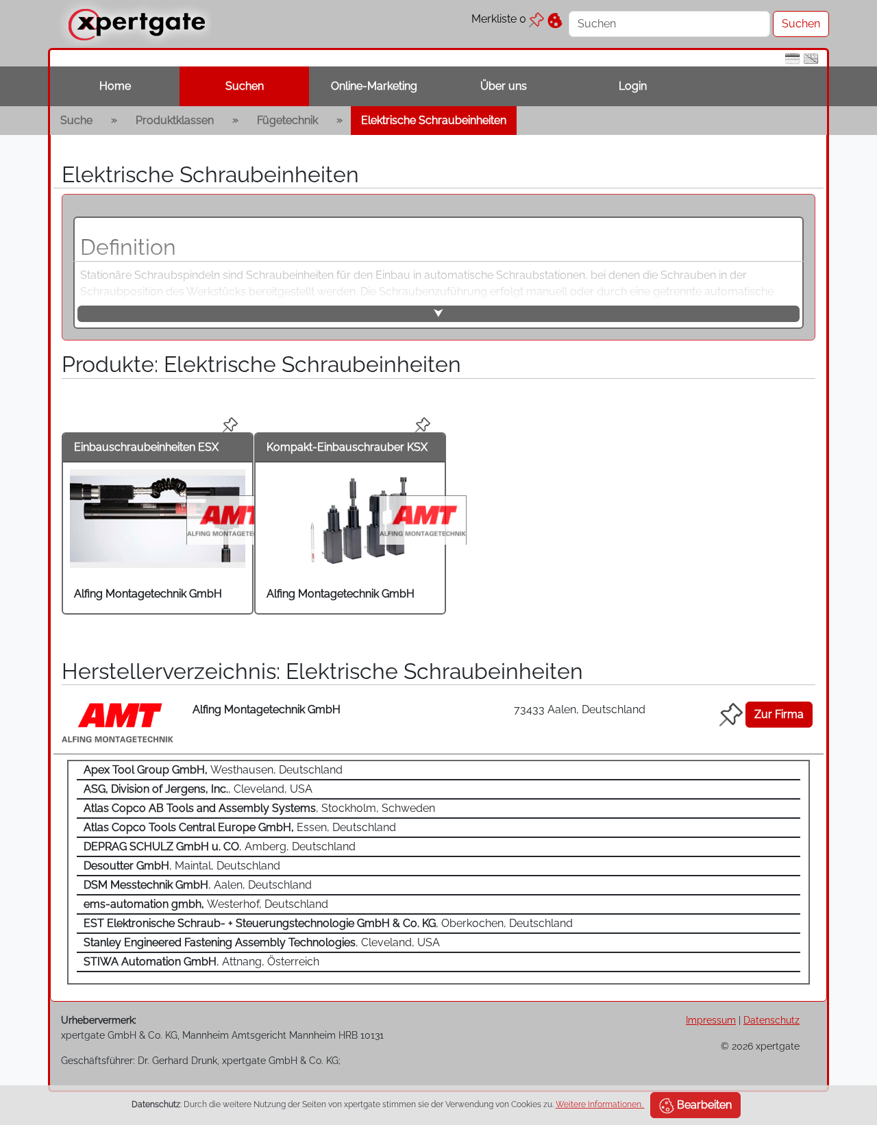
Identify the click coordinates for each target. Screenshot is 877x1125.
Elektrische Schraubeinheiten (433, 120)
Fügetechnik (287, 120)
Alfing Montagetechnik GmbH (148, 593)
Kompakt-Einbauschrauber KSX (347, 447)
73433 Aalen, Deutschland (579, 709)
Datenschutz (771, 1020)
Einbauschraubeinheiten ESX (146, 447)
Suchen (244, 85)
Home (115, 85)
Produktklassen (175, 120)
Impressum (711, 1020)
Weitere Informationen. (600, 1104)
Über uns (503, 85)
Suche (76, 120)
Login (633, 85)
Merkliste (498, 18)
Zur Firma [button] (779, 714)
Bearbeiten (703, 1104)
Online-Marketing (374, 85)
